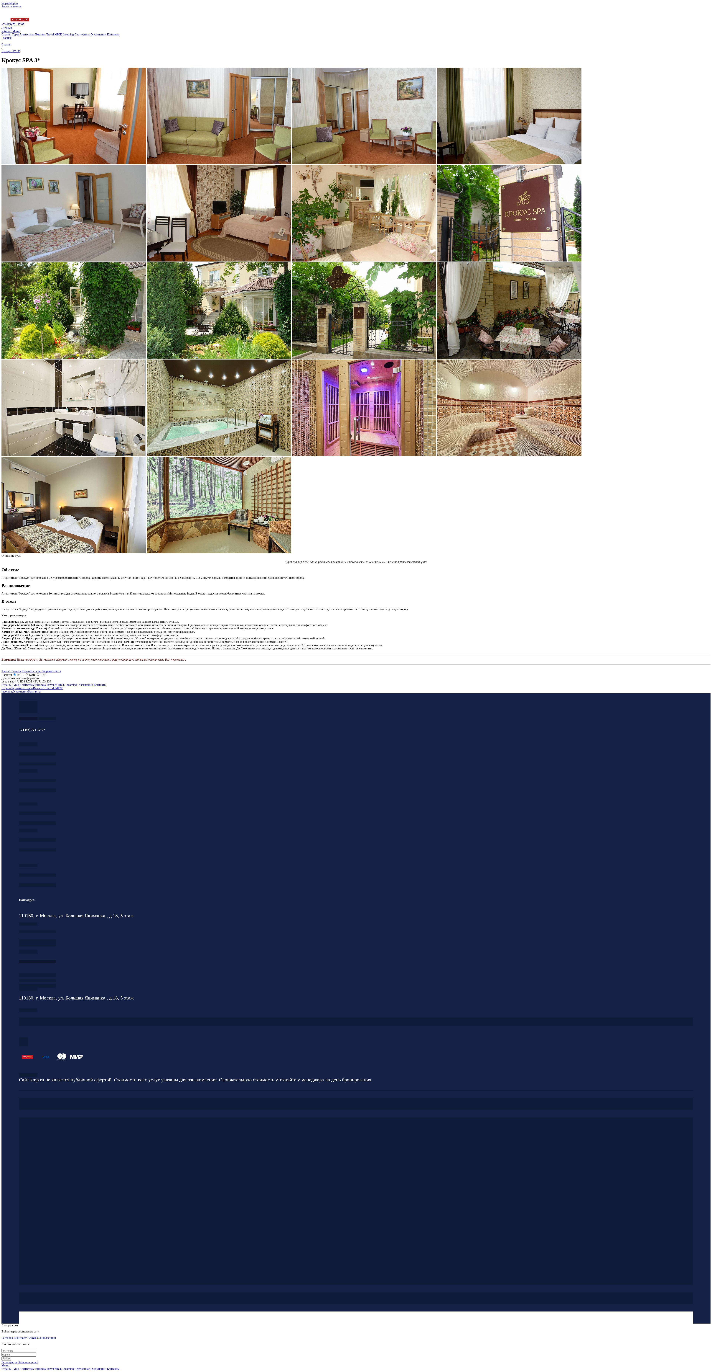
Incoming (68, 34)
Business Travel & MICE (50, 684)
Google (32, 1337)
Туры (15, 34)
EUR (32, 674)
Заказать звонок (11, 6)
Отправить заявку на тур (37, 980)
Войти (6, 1358)
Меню (16, 31)
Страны (6, 34)
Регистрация (9, 1362)
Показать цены (32, 671)
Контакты (113, 34)
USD (43, 674)
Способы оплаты (37, 986)
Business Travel (44, 34)
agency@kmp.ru (37, 763)
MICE (58, 34)
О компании (98, 34)
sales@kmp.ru (37, 885)
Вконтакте (20, 1337)
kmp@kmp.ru (9, 3)
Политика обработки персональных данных (28, 1075)
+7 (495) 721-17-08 (37, 931)
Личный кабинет (6, 29)
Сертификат (82, 34)
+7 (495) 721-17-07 (37, 754)
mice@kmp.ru (37, 850)
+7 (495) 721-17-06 (37, 875)
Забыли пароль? (28, 1362)
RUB (20, 674)
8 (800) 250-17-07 (37, 961)
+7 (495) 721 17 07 (12, 24)
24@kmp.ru (37, 944)
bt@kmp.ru (37, 823)
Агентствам (26, 34)
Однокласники (46, 1337)
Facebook (7, 1337)
